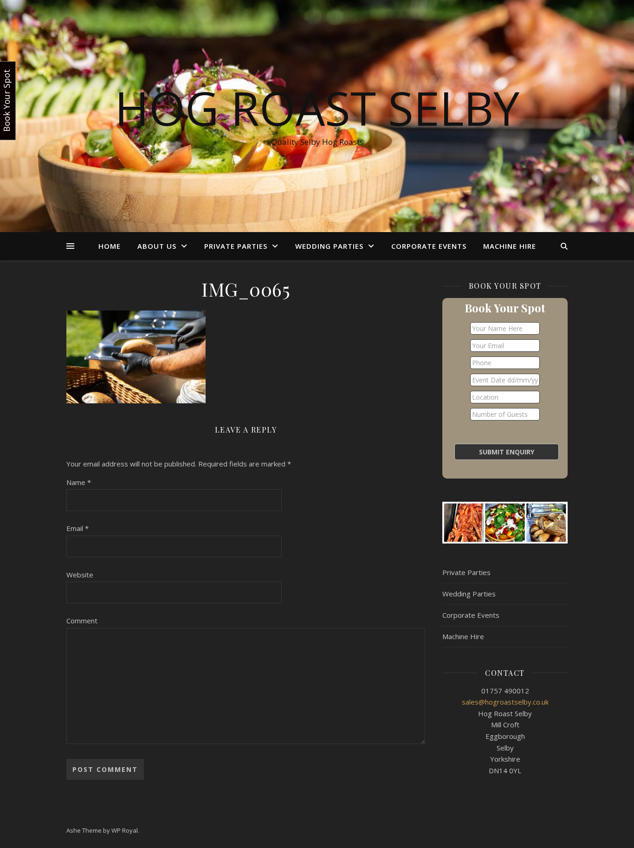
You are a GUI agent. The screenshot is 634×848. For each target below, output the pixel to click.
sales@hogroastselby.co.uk (505, 701)
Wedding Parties (329, 246)
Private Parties (235, 246)
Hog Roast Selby (317, 107)
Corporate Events (428, 246)
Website (79, 574)
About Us (156, 246)
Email (77, 528)
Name (78, 482)
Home (109, 246)
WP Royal (124, 830)
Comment (81, 620)
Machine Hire (509, 246)
